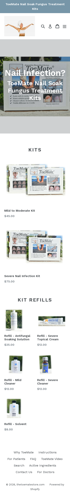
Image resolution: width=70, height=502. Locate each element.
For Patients (16, 459)
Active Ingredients (42, 465)
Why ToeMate (24, 452)
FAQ (33, 459)
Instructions (47, 452)
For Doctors (45, 472)
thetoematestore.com (31, 484)
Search (19, 465)
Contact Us (24, 472)
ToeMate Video (52, 459)
